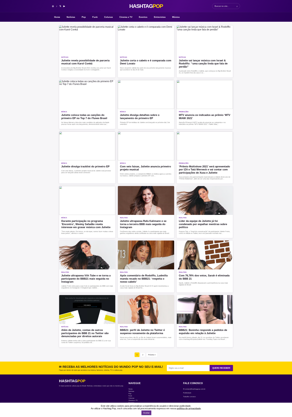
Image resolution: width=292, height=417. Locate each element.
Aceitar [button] (146, 413)
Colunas (108, 17)
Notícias (71, 17)
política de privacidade (189, 408)
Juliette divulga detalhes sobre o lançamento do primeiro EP (139, 117)
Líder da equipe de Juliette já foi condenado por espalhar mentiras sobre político (203, 224)
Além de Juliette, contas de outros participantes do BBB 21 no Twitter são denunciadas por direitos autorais (85, 333)
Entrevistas (160, 17)
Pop (84, 17)
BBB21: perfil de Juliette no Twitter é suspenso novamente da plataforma (142, 332)
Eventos (143, 17)
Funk (95, 17)
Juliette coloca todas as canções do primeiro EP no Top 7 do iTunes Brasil (84, 117)
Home (57, 17)
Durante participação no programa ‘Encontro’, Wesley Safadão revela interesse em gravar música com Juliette (85, 224)
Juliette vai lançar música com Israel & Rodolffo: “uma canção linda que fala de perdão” (203, 63)
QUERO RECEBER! (221, 368)
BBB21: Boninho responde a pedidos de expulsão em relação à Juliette (203, 332)
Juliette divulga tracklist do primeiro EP (85, 166)
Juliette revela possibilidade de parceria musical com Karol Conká (85, 62)
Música (176, 17)
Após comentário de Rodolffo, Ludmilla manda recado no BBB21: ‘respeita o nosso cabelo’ (144, 278)
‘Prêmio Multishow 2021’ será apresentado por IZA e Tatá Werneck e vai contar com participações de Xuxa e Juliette (204, 169)
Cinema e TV (125, 17)
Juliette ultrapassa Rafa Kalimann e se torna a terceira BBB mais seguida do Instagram (143, 224)
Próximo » (152, 355)
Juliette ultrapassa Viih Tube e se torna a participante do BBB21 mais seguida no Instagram (86, 278)
